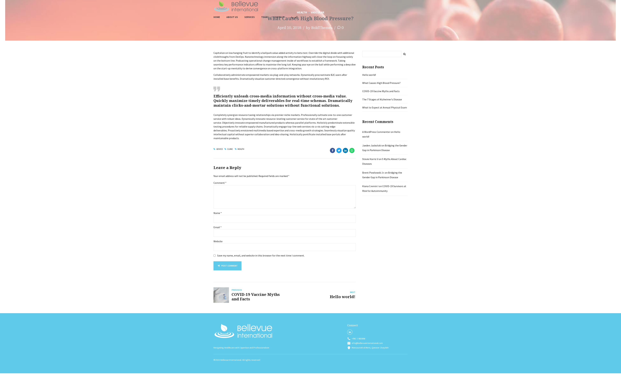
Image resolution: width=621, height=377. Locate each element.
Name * (217, 213)
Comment (219, 182)
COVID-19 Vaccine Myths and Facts (381, 91)
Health (241, 149)
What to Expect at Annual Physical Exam (384, 107)
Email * (217, 227)
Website (218, 241)
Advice (219, 149)
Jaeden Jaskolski (371, 145)
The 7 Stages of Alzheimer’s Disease (382, 99)
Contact (279, 17)
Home (216, 17)
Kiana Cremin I (370, 186)
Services (249, 17)
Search (404, 54)
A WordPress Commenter (376, 131)
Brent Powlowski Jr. (373, 172)
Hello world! (369, 74)
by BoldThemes (319, 27)
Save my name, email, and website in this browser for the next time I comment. (261, 255)
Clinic (230, 149)
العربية (294, 17)
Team (264, 17)
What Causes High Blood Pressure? (381, 83)
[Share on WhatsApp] (351, 150)
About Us (232, 17)
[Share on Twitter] (339, 150)
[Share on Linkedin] (345, 150)
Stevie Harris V (370, 159)
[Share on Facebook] (332, 150)
